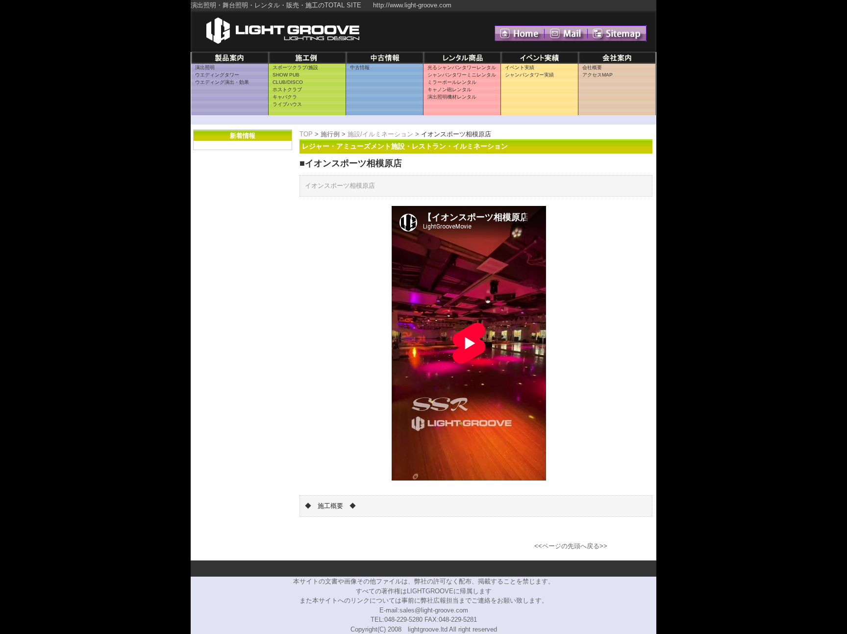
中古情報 (360, 67)
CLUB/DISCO (288, 82)
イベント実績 (519, 67)
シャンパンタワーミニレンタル (461, 74)
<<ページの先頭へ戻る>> (570, 546)
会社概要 (592, 67)
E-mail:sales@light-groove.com (423, 610)
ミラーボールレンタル (451, 82)
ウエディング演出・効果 (222, 82)
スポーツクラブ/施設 (295, 67)
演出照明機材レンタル (451, 97)
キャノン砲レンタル (449, 89)
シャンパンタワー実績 (529, 74)
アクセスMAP (597, 74)
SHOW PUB (286, 74)
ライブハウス (287, 104)
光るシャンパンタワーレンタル (461, 67)
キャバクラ (285, 97)
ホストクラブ (287, 89)
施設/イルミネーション (380, 134)
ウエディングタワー (217, 74)
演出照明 (205, 67)
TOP (306, 134)
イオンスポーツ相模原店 (340, 185)
